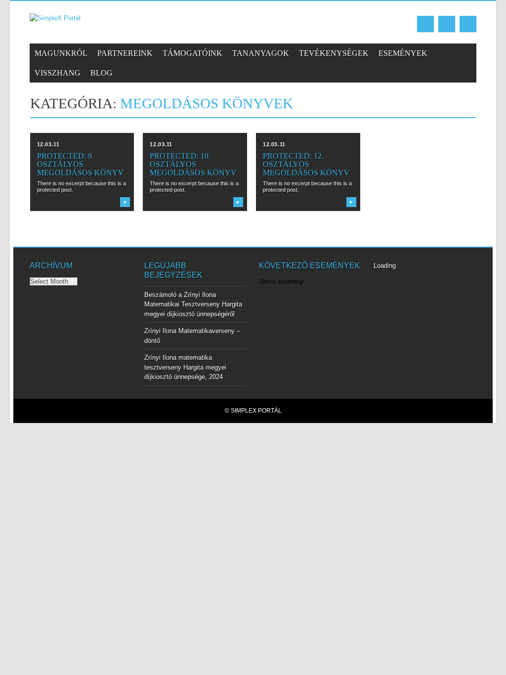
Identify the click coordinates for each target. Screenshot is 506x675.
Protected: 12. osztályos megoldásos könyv (306, 164)
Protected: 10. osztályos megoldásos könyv (193, 164)
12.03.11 (48, 144)
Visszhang (58, 73)
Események (403, 53)
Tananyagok (260, 53)
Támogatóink (192, 53)
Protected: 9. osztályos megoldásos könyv (80, 164)
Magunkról (61, 53)
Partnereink (125, 53)
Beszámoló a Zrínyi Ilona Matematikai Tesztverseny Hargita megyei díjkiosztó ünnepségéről (193, 304)
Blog (101, 73)
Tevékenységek (334, 53)
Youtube (446, 24)
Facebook (425, 24)
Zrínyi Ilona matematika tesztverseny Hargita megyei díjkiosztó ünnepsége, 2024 (185, 367)
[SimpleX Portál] (55, 18)
